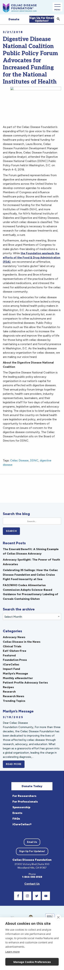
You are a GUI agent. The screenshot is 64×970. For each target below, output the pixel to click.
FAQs (16, 818)
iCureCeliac (11, 664)
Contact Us (32, 883)
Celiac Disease (19, 460)
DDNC (34, 460)
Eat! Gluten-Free (14, 650)
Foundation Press (15, 660)
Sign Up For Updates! (32, 851)
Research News (13, 696)
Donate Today (32, 786)
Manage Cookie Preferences (32, 962)
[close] (58, 917)
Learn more (12, 951)
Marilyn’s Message (15, 673)
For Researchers (24, 796)
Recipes (8, 687)
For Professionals (25, 801)
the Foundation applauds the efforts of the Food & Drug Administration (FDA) (31, 257)
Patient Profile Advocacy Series (25, 682)
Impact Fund (11, 669)
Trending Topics (14, 700)
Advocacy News (14, 637)
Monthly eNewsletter (18, 678)
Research (9, 691)
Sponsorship (21, 807)
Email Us (32, 842)
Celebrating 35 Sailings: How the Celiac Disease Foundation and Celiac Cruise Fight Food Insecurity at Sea (30, 574)
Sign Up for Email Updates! (41, 19)
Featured (9, 655)
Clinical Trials (12, 646)
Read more (15, 764)
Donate (14, 19)
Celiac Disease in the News (21, 641)
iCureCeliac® (21, 824)
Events (17, 813)
